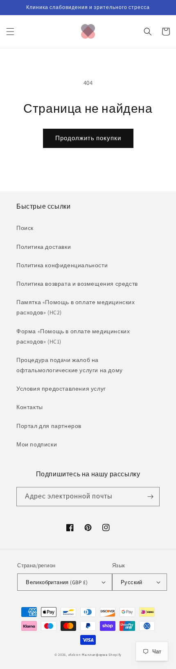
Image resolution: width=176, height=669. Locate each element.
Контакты (29, 407)
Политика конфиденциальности (62, 265)
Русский (131, 582)
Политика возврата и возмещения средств (77, 283)
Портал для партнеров (48, 426)
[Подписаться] (150, 496)
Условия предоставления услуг (61, 388)
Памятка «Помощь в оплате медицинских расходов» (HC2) (75, 307)
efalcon (74, 654)
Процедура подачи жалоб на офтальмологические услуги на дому (69, 365)
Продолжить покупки (88, 138)
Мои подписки (36, 444)
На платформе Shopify (102, 654)
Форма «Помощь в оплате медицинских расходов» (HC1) (73, 336)
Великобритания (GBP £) (57, 582)
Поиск (25, 228)
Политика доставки (43, 246)
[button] (10, 32)
